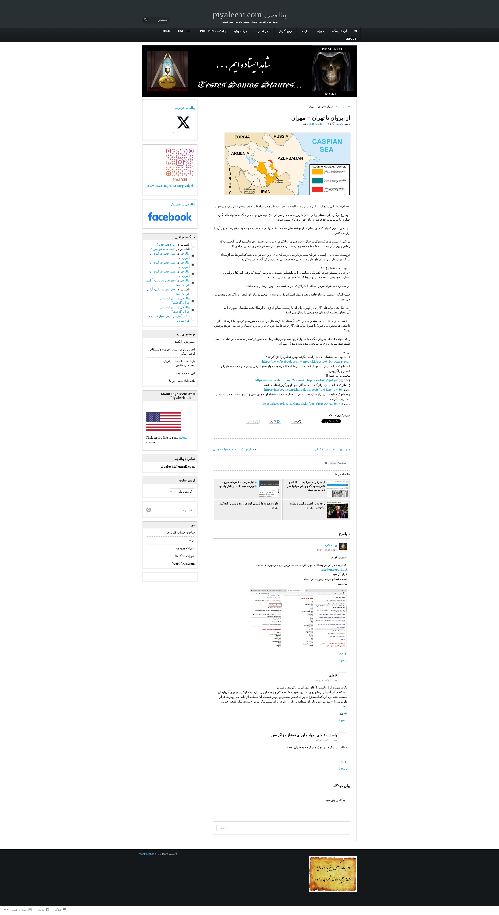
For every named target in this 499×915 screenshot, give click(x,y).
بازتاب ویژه (240, 31)
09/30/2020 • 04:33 (326, 680)
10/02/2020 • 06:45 (326, 740)
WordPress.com (183, 564)
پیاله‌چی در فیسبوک (182, 205)
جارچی (305, 31)
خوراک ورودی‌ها (184, 548)
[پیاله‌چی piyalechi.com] (249, 71)
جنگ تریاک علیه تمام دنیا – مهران (233, 449)
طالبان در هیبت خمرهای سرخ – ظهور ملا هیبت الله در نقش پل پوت (237, 484)
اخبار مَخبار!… (263, 31)
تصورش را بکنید (185, 342)
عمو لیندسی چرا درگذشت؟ (175, 300)
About (351, 38)
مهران (320, 31)
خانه (348, 106)
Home (165, 31)
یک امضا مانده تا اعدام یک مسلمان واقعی (179, 363)
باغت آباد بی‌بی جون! (182, 381)
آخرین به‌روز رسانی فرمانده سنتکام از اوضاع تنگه (171, 352)
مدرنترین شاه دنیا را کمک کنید (331, 449)
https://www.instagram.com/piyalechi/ (168, 186)
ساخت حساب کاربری (181, 533)
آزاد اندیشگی (339, 31)
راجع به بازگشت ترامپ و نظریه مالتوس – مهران (307, 505)
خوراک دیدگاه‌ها (185, 556)
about (183, 438)
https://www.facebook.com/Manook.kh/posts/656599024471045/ (305, 362)
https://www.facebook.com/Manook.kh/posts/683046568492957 (299, 380)
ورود (192, 540)
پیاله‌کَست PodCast (213, 31)
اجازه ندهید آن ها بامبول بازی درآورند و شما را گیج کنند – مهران (248, 505)
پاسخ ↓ (343, 660)
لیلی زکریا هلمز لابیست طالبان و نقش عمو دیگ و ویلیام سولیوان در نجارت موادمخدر (306, 486)
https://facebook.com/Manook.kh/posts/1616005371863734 (303, 404)
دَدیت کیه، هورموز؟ (163, 249)
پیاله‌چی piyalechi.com (249, 15)
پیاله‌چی (339, 123)
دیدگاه (223, 828)
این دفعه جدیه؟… (164, 245)
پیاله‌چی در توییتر (184, 108)
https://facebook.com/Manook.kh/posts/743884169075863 (303, 390)
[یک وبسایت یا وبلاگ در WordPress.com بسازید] (175, 854)
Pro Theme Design (148, 854)
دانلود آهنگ (183, 316)
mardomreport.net (333, 570)
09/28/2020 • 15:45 (327, 550)
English (185, 31)
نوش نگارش (286, 31)
